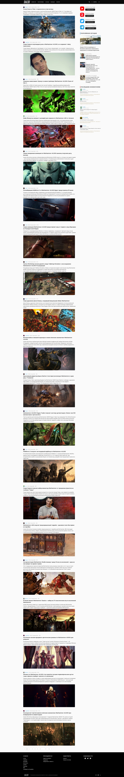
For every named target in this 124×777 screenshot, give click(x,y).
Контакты (25, 763)
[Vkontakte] (90, 758)
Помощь (25, 766)
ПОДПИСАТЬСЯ (90, 9)
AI (86, 62)
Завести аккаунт (47, 758)
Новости (34, 2)
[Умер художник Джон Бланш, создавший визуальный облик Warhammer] (49, 320)
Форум (58, 2)
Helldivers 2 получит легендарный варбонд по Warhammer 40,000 (44, 451)
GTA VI (81, 45)
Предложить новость (48, 761)
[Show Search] (89, 2)
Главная (25, 760)
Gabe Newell (89, 54)
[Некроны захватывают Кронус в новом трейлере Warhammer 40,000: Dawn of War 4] (49, 101)
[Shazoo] (27, 2)
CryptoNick (27, 42)
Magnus (26, 7)
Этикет (25, 764)
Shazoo (65, 758)
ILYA (26, 116)
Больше (53, 2)
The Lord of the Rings (91, 75)
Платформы (41, 2)
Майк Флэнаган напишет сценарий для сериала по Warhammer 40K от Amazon (48, 118)
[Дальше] (52, 749)
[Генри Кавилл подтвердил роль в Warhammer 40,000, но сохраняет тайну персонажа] (49, 64)
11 (45, 749)
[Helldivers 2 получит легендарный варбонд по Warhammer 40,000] (49, 471)
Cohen (26, 151)
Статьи (47, 2)
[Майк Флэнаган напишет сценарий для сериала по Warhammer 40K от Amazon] (49, 136)
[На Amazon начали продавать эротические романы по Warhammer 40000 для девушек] (49, 657)
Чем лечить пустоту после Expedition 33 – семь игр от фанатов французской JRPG (90, 122)
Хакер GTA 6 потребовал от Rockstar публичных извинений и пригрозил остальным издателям (89, 49)
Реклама (25, 761)
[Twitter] (87, 758)
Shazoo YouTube (67, 760)
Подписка (45, 760)
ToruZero (84, 125)
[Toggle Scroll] (99, 2)
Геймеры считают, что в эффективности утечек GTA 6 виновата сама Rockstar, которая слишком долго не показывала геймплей (90, 113)
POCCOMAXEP (85, 117)
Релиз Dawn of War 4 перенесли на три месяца (38, 9)
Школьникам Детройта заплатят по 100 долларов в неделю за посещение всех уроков (90, 95)
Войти (95, 2)
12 (49, 749)
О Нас (24, 758)
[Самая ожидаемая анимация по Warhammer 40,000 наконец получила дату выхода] (49, 173)
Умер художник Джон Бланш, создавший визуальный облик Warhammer (46, 301)
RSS (24, 767)
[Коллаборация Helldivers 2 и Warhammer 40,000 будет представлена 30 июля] (49, 209)
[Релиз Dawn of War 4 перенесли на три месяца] (49, 27)
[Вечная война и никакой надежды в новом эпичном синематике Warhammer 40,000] (49, 359)
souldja (84, 89)
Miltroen (26, 598)
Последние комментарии (90, 87)
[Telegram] (85, 758)
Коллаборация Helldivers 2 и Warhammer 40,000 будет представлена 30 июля (48, 190)
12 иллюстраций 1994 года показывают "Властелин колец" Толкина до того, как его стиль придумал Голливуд (93, 80)
